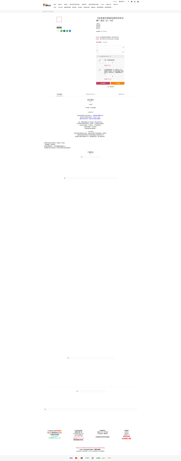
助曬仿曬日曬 (67, 7)
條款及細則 (85, 451)
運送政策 (127, 433)
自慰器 (65, 4)
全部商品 (44, 11)
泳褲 (55, 7)
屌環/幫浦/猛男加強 (74, 4)
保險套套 (74, 7)
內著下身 (115, 4)
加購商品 (93, 7)
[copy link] (70, 31)
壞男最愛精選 (100, 7)
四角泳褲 (51, 11)
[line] (61, 31)
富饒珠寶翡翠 (108, 7)
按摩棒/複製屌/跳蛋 (93, 4)
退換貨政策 (79, 451)
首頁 (55, 4)
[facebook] (64, 31)
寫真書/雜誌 (87, 7)
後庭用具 (84, 4)
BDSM (102, 4)
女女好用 (60, 7)
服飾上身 (108, 4)
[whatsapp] (67, 31)
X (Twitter (54, 436)
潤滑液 (60, 4)
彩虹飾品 (80, 7)
